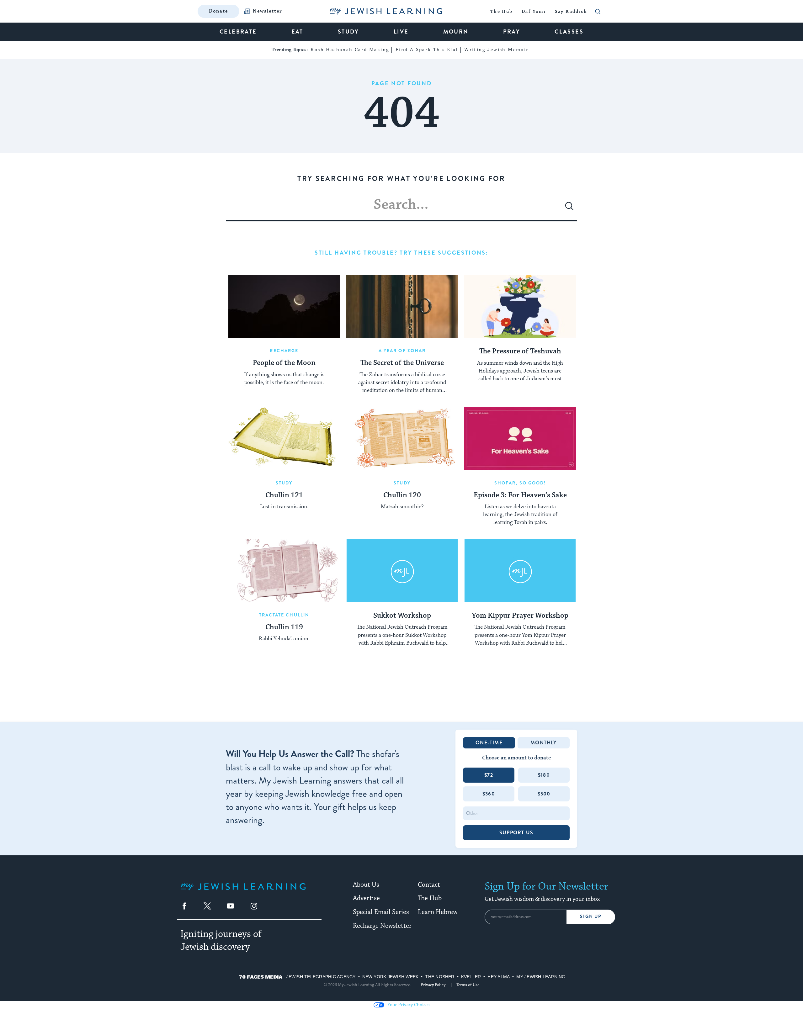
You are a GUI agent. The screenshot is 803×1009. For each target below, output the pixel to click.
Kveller (471, 976)
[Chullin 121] (284, 438)
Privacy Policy (433, 984)
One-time (489, 742)
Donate (218, 11)
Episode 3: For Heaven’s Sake (520, 495)
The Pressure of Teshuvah (520, 351)
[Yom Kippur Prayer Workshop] (520, 570)
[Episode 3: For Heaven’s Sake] (520, 438)
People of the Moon (284, 363)
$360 (488, 793)
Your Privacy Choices (408, 1005)
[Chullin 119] (284, 570)
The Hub (430, 898)
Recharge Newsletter (382, 926)
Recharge (284, 350)
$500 (544, 793)
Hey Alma (498, 976)
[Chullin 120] (402, 438)
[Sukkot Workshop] (402, 570)
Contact (429, 885)
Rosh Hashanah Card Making (350, 50)
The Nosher (439, 976)
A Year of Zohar (402, 350)
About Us (366, 885)
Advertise (366, 898)
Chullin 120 (402, 495)
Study (284, 483)
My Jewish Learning (540, 976)
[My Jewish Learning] (243, 892)
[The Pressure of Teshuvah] (520, 306)
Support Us (516, 832)
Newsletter (267, 11)
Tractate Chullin (284, 615)
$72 (488, 775)
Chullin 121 (284, 495)
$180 (544, 775)
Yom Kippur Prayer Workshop (520, 615)
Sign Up (591, 916)
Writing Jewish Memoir (496, 50)
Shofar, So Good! (520, 483)
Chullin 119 (284, 627)
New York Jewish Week (390, 976)
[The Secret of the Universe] (402, 306)
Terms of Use (467, 984)
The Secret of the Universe (402, 363)
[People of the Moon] (284, 306)
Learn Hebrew (438, 912)
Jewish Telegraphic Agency (321, 976)
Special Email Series (381, 912)
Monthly (543, 742)
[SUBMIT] (569, 208)
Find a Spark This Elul (427, 50)
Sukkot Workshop (402, 615)
